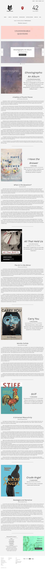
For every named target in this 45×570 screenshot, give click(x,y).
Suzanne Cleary (34, 480)
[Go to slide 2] (43, 52)
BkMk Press (28, 245)
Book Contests (3, 560)
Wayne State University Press (28, 167)
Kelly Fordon (34, 165)
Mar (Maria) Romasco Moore (34, 79)
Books (9, 559)
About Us (2, 559)
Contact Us (2, 563)
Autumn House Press (28, 323)
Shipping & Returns (4, 562)
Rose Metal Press (28, 80)
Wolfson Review (3, 561)
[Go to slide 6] (2, 52)
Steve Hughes (34, 396)
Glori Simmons (34, 321)
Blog (1, 564)
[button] (22, 55)
